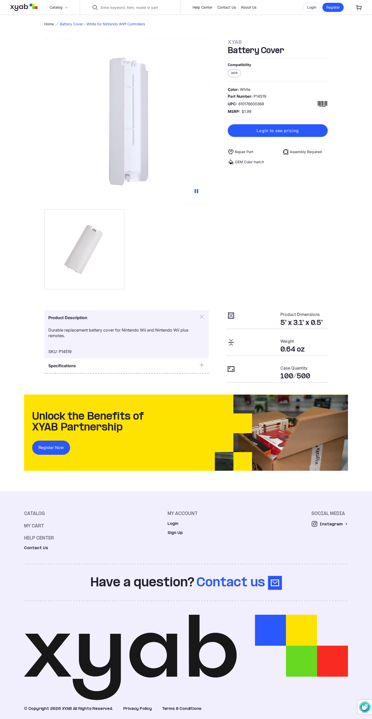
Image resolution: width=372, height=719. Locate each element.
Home (49, 24)
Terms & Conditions (181, 708)
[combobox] (133, 8)
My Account (183, 513)
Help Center (202, 7)
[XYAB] (23, 7)
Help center (39, 538)
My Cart (34, 525)
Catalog (56, 7)
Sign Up (175, 532)
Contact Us (226, 7)
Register (333, 7)
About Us (248, 7)
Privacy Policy (137, 708)
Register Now (51, 447)
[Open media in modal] (84, 249)
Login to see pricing (278, 130)
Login (311, 7)
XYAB (235, 42)
